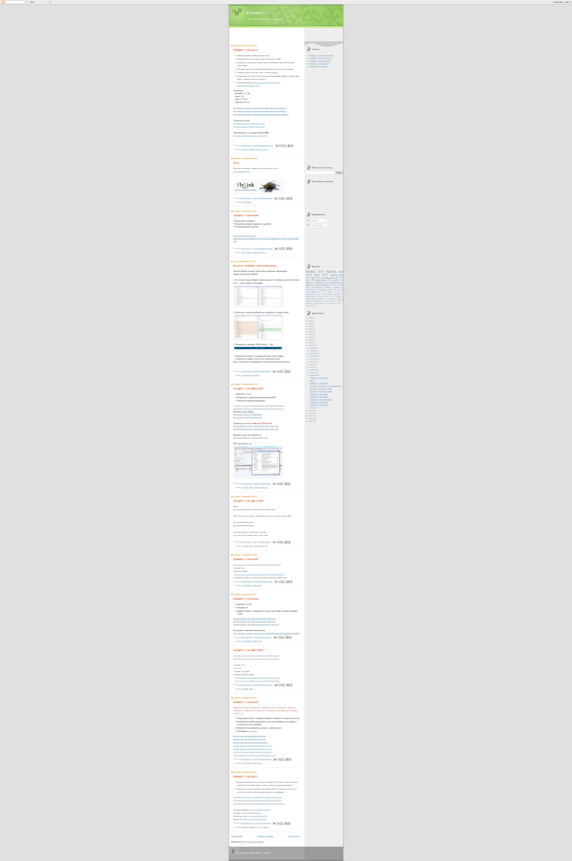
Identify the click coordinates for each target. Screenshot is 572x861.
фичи (308, 289)
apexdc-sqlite (310, 298)
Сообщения (313, 221)
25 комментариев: (266, 685)
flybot (334, 285)
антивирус (337, 294)
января (313, 408)
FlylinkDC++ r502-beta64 (245, 598)
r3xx (314, 289)
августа (313, 359)
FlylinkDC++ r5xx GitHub (318, 66)
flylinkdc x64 (253, 149)
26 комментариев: (266, 581)
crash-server (320, 298)
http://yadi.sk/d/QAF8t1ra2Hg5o (251, 813)
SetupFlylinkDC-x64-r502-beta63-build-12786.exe (249, 736)
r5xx (260, 149)
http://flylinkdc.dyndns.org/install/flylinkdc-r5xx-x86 (249, 123)
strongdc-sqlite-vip (322, 285)
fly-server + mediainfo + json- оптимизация (254, 265)
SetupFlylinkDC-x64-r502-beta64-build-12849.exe (254, 619)
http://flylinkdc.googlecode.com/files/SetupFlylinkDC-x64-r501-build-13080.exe (259, 111)
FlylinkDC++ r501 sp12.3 (245, 776)
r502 (332, 301)
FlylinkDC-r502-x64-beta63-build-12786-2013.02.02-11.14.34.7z (252, 749)
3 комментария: (265, 542)
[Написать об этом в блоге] (283, 145)
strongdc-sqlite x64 (261, 487)
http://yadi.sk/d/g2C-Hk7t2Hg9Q (256, 819)
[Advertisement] (286, 34)
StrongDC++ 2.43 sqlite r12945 (248, 388)
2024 (310, 318)
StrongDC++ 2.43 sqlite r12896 (248, 500)
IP (332, 296)
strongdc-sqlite (247, 487)
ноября (313, 351)
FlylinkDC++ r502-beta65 (245, 559)
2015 (310, 340)
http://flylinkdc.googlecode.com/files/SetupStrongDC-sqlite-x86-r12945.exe (258, 409)
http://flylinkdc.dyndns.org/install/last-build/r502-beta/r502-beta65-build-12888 (257, 565)
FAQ (322, 291)
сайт (339, 303)
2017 (310, 334)
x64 (324, 294)
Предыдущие (294, 836)
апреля (313, 370)
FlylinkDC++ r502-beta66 (245, 215)
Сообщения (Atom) (255, 842)
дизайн (308, 303)
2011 (310, 413)
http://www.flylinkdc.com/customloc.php (250, 438)
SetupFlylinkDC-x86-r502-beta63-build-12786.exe (249, 739)
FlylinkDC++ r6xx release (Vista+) (321, 55)
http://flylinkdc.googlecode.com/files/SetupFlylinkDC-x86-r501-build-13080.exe (259, 108)
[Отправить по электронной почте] (280, 145)
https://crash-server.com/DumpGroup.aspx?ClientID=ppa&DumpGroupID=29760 (259, 574)
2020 (310, 326)
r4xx (308, 280)
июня (312, 364)
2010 (310, 416)
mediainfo (327, 287)
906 (327, 296)
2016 (310, 337)
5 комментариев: (265, 637)
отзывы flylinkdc (311, 296)
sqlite (338, 301)
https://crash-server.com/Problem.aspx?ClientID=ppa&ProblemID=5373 (257, 678)
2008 (310, 421)
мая (312, 367)
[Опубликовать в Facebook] (289, 145)
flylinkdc (245, 149)
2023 (310, 321)
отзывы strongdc (318, 303)
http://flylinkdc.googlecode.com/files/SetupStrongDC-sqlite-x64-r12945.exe (258, 406)
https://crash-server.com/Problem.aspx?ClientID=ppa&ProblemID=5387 (257, 681)
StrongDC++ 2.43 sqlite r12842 (248, 650)
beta (243, 252)
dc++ (341, 289)
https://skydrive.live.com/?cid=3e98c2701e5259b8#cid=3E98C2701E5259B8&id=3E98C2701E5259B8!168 (266, 239)
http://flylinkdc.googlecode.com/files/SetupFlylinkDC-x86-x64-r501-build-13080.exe (261, 114)
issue (326, 301)
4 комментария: (265, 371)
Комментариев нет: (266, 145)
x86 (330, 294)
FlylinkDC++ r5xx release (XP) (320, 61)
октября (313, 353)
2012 (310, 410)
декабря (313, 348)
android (330, 291)
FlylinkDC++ (258, 13)
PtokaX (338, 296)
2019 (310, 329)
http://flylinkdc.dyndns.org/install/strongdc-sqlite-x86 (255, 429)
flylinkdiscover (310, 294)
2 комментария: (265, 823)
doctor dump (331, 298)
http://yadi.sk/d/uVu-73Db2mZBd (247, 414)
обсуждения (246, 202)
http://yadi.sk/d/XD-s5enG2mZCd (247, 417)
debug (338, 291)
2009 (310, 419)
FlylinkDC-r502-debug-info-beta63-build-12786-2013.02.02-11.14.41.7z (254, 755)
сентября (314, 356)
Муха (236, 162)
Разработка (313, 291)
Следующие (236, 836)
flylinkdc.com (317, 301)
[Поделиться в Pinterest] (291, 145)
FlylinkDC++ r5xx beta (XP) (319, 63)
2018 (310, 332)
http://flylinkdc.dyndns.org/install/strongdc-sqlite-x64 (255, 426)
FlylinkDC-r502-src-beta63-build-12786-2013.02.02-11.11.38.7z (252, 746)
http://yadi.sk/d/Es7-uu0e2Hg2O (261, 810)
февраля (313, 375)
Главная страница (265, 836)
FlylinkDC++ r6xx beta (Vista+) (320, 58)
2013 (310, 345)
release (265, 149)
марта (312, 372)
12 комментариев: (266, 198)
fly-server (256, 375)
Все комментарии (316, 225)
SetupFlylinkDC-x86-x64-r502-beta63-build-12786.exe (250, 742)
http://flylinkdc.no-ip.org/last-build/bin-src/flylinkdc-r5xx (250, 136)
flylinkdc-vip (320, 282)
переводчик (330, 303)
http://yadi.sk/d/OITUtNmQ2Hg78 (256, 816)
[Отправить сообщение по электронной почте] (276, 145)
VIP (335, 289)
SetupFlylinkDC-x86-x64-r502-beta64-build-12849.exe (256, 624)
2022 (310, 324)
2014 (310, 342)
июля (312, 362)
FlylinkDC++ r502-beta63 (245, 702)
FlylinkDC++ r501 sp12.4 (245, 50)
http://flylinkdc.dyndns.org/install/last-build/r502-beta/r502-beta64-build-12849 (266, 633)
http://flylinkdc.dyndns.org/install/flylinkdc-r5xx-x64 (249, 127)
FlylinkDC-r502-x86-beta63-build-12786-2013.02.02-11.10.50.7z (252, 752)
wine (319, 294)
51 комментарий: (265, 759)
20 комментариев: (266, 248)
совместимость (310, 305)
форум (321, 296)
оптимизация (247, 375)
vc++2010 (335, 280)
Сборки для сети (324, 289)
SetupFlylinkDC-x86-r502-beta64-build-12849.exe (254, 621)
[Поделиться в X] (286, 145)
